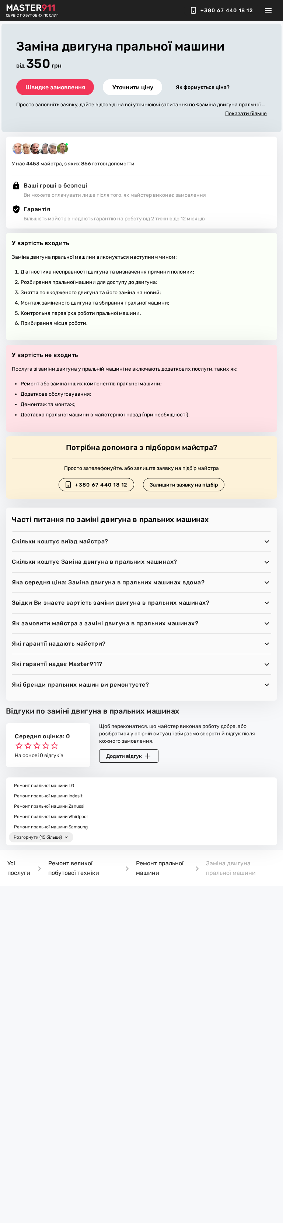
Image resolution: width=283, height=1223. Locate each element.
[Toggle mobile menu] (268, 10)
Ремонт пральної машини (160, 868)
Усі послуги (18, 868)
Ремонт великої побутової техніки (73, 868)
